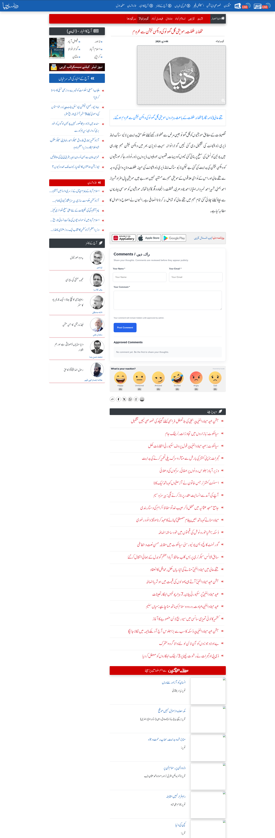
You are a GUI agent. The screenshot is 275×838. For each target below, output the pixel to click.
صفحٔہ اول (121, 6)
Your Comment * (122, 287)
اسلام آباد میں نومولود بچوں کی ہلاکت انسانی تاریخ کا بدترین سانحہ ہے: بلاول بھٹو (75, 221)
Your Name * (119, 269)
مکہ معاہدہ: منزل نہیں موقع (172, 711)
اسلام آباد (180, 18)
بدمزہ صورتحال (76, 258)
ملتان (169, 18)
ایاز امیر (99, 267)
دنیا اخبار (216, 19)
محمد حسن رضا (95, 357)
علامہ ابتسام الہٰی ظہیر (93, 380)
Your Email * (175, 269)
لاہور (200, 18)
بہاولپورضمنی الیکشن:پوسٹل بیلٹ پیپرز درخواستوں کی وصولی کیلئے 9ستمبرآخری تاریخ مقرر (75, 110)
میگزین (227, 6)
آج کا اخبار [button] (144, 6)
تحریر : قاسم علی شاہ (178, 804)
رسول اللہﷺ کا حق (73, 370)
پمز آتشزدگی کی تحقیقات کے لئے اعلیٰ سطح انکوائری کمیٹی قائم (75, 211)
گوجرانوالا (143, 18)
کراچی (191, 18)
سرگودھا (131, 18)
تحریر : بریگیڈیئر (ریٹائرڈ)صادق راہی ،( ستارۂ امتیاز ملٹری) (163, 719)
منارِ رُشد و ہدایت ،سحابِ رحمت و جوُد (167, 739)
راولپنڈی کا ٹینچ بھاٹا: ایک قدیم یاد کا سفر (67, 302)
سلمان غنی (97, 335)
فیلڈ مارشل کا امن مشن (73, 325)
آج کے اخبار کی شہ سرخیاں (74, 78)
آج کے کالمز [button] (161, 6)
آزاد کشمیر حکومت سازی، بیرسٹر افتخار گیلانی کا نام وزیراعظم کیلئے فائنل (77, 201)
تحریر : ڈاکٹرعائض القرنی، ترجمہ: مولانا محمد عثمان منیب (165, 776)
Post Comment (125, 327)
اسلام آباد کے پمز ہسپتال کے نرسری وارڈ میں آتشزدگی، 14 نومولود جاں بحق (74, 191)
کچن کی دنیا (180, 825)
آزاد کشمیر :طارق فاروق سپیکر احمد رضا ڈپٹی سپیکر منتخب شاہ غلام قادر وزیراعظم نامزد (74, 143)
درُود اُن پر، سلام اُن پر (174, 768)
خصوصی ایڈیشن (213, 6)
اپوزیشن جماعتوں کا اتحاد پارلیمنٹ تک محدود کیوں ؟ (75, 167)
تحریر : (183, 747)
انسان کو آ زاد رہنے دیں (174, 682)
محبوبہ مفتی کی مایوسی (74, 280)
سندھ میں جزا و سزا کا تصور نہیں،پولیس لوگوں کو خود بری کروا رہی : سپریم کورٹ (75, 127)
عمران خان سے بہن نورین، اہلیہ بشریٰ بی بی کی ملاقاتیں (74, 157)
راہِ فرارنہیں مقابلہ (176, 796)
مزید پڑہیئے (212, 412)
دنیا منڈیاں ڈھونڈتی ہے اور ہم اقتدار (69, 347)
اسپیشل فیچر (198, 6)
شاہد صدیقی (97, 312)
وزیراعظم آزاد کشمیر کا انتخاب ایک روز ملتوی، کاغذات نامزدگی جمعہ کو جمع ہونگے (74, 230)
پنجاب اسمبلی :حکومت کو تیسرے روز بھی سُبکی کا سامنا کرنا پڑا (75, 93)
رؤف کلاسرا (97, 290)
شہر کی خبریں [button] (180, 6)
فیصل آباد (157, 18)
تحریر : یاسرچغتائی (179, 690)
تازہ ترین (131, 6)
